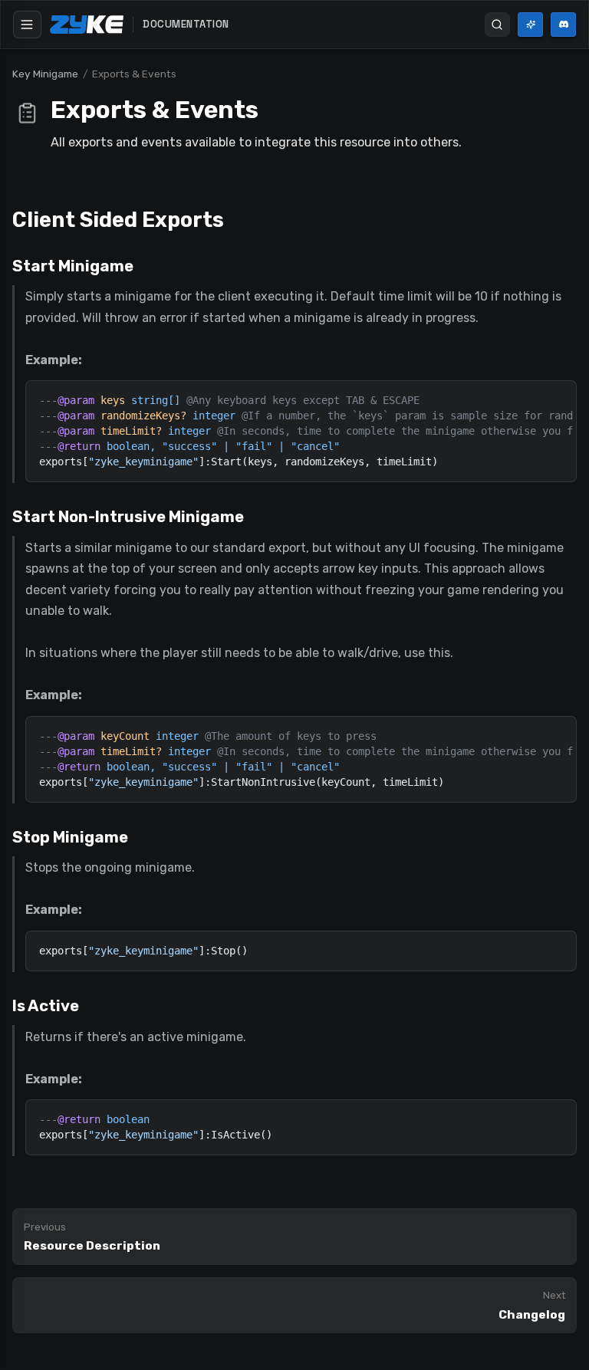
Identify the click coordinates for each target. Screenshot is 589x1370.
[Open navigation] (27, 25)
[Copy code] (566, 391)
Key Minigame (45, 73)
